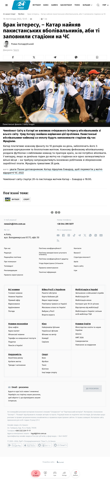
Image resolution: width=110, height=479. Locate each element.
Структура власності (82, 257)
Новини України (15, 296)
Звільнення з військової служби (89, 293)
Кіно (44, 323)
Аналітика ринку (15, 358)
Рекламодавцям (10, 270)
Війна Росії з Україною (53, 289)
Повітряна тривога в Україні (54, 304)
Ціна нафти (13, 327)
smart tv (44, 445)
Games (54, 5)
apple (29, 445)
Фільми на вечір (49, 334)
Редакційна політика (12, 257)
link (58, 235)
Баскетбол (66, 5)
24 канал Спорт (9, 14)
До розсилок (92, 389)
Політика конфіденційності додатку (53, 259)
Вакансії (77, 253)
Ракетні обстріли (49, 293)
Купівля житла (14, 361)
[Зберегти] (97, 57)
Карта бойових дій (50, 296)
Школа (78, 334)
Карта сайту (78, 266)
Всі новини (14, 289)
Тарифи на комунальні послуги (22, 338)
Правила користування (13, 275)
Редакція (7, 253)
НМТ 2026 (79, 337)
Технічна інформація (47, 272)
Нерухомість (14, 354)
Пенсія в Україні (15, 345)
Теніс (77, 5)
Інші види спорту (49, 372)
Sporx (16, 50)
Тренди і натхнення (16, 365)
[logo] (21, 5)
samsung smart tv (60, 445)
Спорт (45, 354)
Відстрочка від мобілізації (86, 307)
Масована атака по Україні (53, 307)
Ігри (75, 270)
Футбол (37, 5)
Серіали (45, 342)
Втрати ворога (48, 315)
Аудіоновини (14, 307)
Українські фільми (50, 331)
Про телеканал (10, 262)
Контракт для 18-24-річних (87, 304)
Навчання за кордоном (85, 345)
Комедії (45, 338)
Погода (11, 311)
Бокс (46, 5)
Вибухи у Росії (48, 311)
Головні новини (15, 293)
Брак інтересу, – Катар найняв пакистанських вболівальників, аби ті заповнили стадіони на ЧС (66, 14)
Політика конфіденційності (50, 248)
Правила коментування (48, 268)
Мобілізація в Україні (86, 289)
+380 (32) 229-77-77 (23, 431)
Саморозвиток (81, 341)
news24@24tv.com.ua (14, 224)
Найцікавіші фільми (51, 327)
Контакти (77, 248)
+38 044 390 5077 (65, 224)
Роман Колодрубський (22, 44)
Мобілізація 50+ (82, 296)
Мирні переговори (50, 300)
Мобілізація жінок (83, 300)
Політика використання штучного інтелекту (53, 253)
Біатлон (45, 369)
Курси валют (13, 331)
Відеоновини (14, 304)
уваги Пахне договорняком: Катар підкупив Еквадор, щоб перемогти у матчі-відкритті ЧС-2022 (53, 171)
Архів (76, 262)
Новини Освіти (83, 323)
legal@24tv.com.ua (38, 433)
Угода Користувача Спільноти (51, 263)
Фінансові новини (16, 334)
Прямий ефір (14, 300)
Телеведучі (8, 266)
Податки (12, 342)
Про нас (7, 248)
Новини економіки (18, 323)
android (14, 445)
